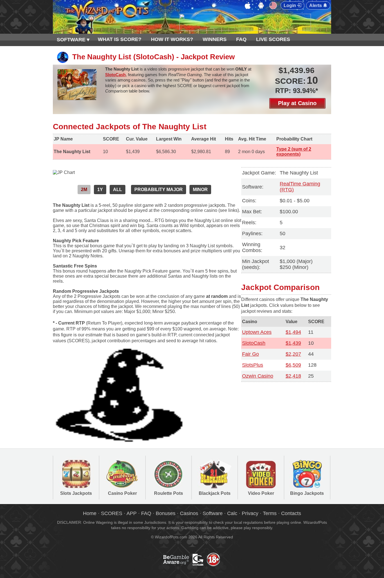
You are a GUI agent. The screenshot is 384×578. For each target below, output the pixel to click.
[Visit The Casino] (245, 29)
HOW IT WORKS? (172, 39)
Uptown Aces (257, 332)
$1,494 (293, 332)
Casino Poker (122, 493)
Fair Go (250, 354)
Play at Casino (297, 103)
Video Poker (261, 493)
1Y (100, 189)
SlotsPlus (252, 365)
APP (132, 513)
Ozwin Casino (257, 376)
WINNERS (215, 39)
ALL (117, 189)
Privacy (250, 513)
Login (290, 5)
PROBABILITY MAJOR (158, 189)
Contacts (291, 513)
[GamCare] (207, 565)
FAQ (241, 39)
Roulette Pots (168, 493)
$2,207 (293, 354)
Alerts (316, 5)
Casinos (189, 513)
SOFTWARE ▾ (73, 39)
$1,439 (293, 343)
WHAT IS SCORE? (119, 39)
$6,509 (293, 365)
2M (84, 189)
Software (213, 513)
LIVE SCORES (273, 39)
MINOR (200, 189)
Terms (270, 513)
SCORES (111, 513)
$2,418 (293, 376)
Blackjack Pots (215, 493)
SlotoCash (115, 74)
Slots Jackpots (76, 493)
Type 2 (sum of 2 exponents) (293, 152)
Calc (232, 513)
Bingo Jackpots (307, 493)
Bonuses (165, 513)
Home (89, 513)
